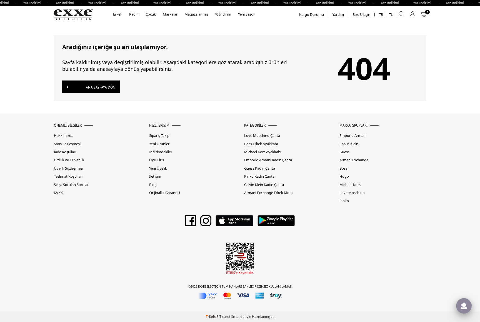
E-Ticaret (223, 316)
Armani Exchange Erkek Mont (268, 192)
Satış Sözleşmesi (67, 144)
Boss (343, 168)
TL (391, 14)
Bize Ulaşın (361, 14)
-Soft (211, 316)
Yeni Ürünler (159, 144)
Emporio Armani (352, 135)
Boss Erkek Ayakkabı (261, 144)
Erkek (117, 14)
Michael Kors (350, 184)
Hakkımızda (63, 135)
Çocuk (151, 14)
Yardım (338, 14)
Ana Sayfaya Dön (100, 87)
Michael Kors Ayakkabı (262, 152)
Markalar (170, 14)
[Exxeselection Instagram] (205, 222)
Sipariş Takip (159, 135)
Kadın (134, 14)
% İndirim (223, 14)
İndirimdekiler (160, 152)
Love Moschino (352, 192)
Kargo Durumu (311, 14)
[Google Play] (276, 222)
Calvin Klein (348, 144)
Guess (344, 152)
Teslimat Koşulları (68, 176)
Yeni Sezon (247, 14)
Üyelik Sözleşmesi (68, 168)
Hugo (344, 176)
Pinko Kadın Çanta (259, 176)
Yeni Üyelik (158, 168)
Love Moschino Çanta (262, 135)
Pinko (344, 200)
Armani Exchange (353, 160)
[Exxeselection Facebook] (190, 222)
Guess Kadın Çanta (259, 168)
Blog (153, 184)
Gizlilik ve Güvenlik (69, 160)
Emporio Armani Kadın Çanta (268, 160)
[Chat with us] (464, 306)
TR (381, 14)
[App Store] (234, 222)
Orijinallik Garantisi (164, 192)
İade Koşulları (65, 152)
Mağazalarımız (196, 14)
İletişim (155, 176)
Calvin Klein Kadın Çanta (264, 184)
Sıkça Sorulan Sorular (71, 184)
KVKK (58, 192)
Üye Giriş (156, 160)
